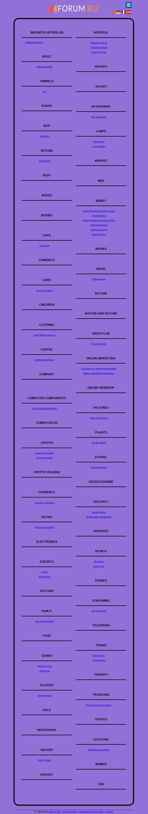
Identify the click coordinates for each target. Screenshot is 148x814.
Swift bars (44, 136)
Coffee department (44, 360)
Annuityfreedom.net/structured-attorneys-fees (98, 213)
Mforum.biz (54, 812)
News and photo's (99, 418)
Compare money (98, 230)
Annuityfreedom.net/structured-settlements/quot (98, 223)
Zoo (44, 91)
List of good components (44, 408)
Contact (110, 812)
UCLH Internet (99, 52)
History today (44, 760)
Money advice (99, 234)
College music (99, 279)
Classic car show (44, 290)
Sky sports (99, 561)
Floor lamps (99, 142)
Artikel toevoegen (34, 42)
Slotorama (44, 671)
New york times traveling (98, 705)
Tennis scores (98, 660)
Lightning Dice (44, 666)
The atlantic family (44, 621)
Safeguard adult (44, 67)
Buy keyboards (99, 117)
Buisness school (98, 467)
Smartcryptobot (44, 458)
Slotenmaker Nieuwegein (99, 517)
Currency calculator (44, 502)
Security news (99, 512)
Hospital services (98, 47)
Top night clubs (98, 344)
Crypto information (44, 453)
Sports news (44, 577)
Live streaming (98, 611)
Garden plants (99, 442)
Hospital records (99, 43)
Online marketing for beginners (98, 373)
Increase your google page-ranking (98, 368)
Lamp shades (98, 146)
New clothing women (44, 335)
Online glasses (45, 695)
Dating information (44, 527)
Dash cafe (44, 245)
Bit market (44, 161)
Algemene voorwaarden (91, 812)
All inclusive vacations (99, 750)
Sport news (98, 566)
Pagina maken (70, 812)
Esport (44, 572)
